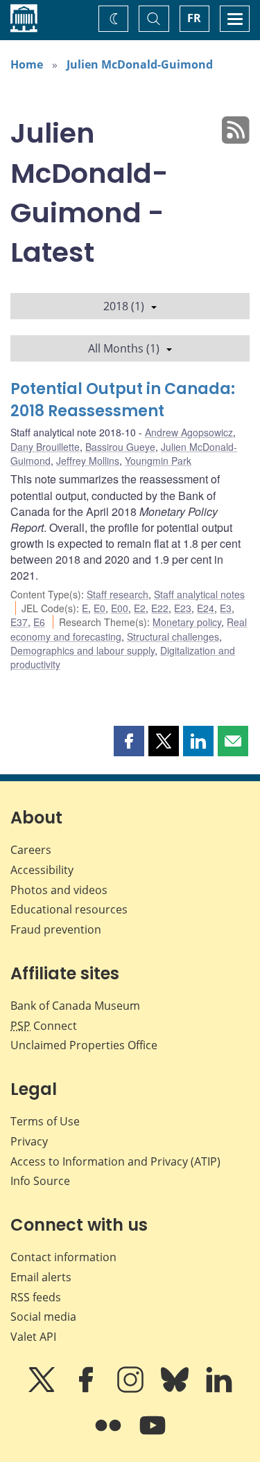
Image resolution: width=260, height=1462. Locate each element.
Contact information (63, 1257)
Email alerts (40, 1277)
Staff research (117, 594)
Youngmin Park (158, 460)
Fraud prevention (55, 929)
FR (194, 18)
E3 (226, 608)
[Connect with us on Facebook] (87, 1389)
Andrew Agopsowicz (189, 432)
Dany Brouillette (45, 447)
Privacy (29, 1141)
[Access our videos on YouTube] (152, 1435)
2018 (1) (123, 306)
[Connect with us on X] (43, 1389)
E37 (19, 622)
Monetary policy (187, 622)
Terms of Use (45, 1121)
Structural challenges (173, 636)
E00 (119, 608)
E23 (182, 608)
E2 (140, 608)
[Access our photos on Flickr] (109, 1435)
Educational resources (69, 909)
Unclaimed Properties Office (83, 1045)
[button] (129, 741)
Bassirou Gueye (120, 447)
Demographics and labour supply (82, 650)
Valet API (33, 1336)
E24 (205, 608)
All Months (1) (123, 348)
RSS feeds (35, 1297)
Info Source (40, 1180)
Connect (43, 1025)
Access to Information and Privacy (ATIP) (115, 1161)
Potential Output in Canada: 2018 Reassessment (122, 400)
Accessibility (41, 869)
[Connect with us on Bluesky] (176, 1389)
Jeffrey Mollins (87, 460)
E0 (99, 608)
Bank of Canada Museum (75, 1005)
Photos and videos (58, 890)
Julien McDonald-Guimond (140, 64)
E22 (159, 608)
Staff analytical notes (199, 594)
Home (26, 64)
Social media (43, 1316)
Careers (30, 849)
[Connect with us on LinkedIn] (219, 1389)
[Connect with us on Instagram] (132, 1389)
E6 (39, 622)
